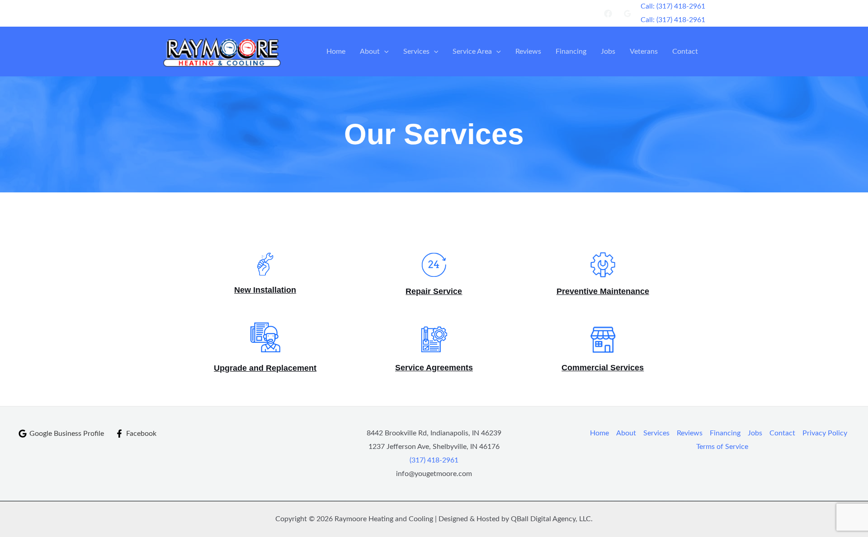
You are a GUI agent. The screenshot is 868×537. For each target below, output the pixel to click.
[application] (384, 51)
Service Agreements (434, 367)
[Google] (627, 13)
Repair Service (434, 291)
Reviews (528, 51)
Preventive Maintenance (603, 291)
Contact (685, 51)
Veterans (644, 51)
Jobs (608, 51)
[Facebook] (608, 13)
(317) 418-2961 (434, 460)
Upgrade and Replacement (265, 368)
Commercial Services (602, 367)
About (370, 51)
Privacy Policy (824, 433)
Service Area (472, 51)
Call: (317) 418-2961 (673, 19)
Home (335, 51)
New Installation (265, 289)
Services (416, 51)
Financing (571, 51)
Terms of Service (722, 446)
